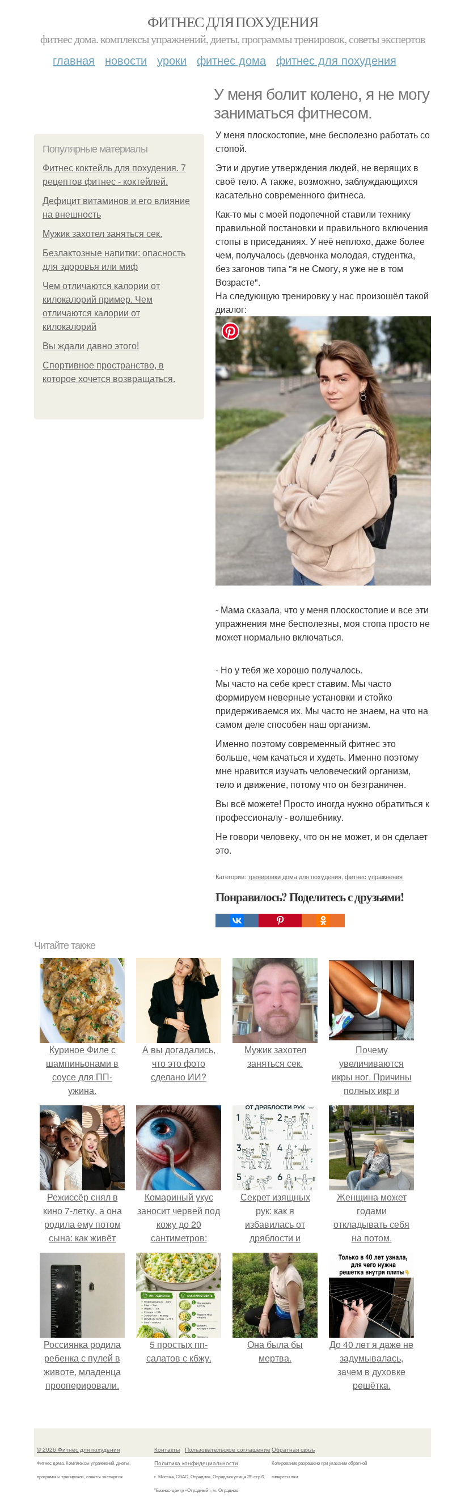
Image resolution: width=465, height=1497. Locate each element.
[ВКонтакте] (237, 920)
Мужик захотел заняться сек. (102, 234)
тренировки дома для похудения (294, 876)
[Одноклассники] (323, 920)
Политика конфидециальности (196, 1463)
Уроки (172, 60)
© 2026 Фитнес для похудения (78, 1449)
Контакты (167, 1449)
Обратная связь (293, 1449)
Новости (126, 60)
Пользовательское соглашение (227, 1449)
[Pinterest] (280, 920)
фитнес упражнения (374, 876)
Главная (74, 60)
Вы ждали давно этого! (91, 346)
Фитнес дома (231, 60)
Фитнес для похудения (232, 21)
